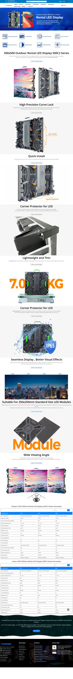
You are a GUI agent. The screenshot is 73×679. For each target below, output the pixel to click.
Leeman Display (15, 311)
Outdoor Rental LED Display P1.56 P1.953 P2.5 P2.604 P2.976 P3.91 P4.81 (20, 405)
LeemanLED (11, 260)
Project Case (21, 651)
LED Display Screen (38, 647)
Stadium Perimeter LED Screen (40, 658)
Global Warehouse (22, 649)
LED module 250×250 (52, 57)
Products (36, 643)
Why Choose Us (22, 647)
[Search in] (71, 510)
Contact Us (21, 659)
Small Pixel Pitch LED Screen (40, 661)
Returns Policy (22, 658)
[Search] (68, 510)
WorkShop (21, 654)
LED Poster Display (38, 659)
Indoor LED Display (38, 652)
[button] (21, 4)
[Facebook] (61, 1)
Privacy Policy (22, 656)
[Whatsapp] (60, 1)
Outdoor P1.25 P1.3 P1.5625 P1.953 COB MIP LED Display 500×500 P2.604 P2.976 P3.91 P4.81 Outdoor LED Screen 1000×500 (64, 647)
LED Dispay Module (38, 649)
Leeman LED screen (26, 159)
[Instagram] (66, 1)
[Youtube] (65, 1)
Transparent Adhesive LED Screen (41, 656)
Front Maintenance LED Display (40, 651)
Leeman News (22, 652)
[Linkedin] (63, 1)
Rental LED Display (38, 646)
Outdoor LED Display (38, 654)
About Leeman (22, 646)
